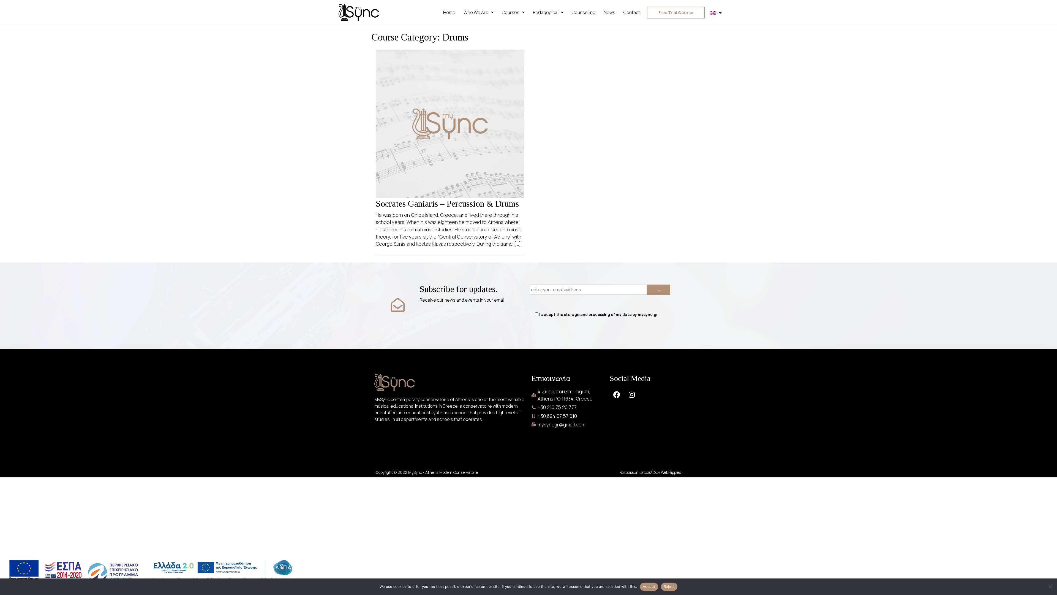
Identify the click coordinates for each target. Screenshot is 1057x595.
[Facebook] (616, 395)
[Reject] (1050, 586)
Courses (510, 12)
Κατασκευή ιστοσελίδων (640, 472)
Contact (631, 12)
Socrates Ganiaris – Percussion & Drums (447, 204)
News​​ (609, 12)
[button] (478, 12)
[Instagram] (632, 395)
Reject (669, 586)
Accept (649, 586)
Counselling (583, 12)
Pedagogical (545, 12)
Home (449, 12)
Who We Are (476, 12)
